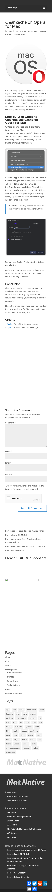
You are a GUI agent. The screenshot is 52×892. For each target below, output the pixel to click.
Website (8, 474)
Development (11, 669)
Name (8, 451)
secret (8, 739)
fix (40, 718)
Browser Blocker (14, 672)
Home (8, 689)
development (21, 718)
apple (21, 710)
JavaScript (18, 727)
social (24, 739)
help (34, 722)
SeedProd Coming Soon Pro (19, 816)
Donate (10, 677)
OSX (15, 735)
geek (27, 722)
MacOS (42, 31)
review (30, 735)
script (39, 735)
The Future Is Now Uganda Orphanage (24, 829)
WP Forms (11, 812)
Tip (39, 739)
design (33, 714)
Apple (30, 31)
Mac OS (15, 731)
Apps (36, 31)
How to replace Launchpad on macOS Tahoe (24, 531)
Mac (7, 731)
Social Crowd (12, 681)
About (8, 657)
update (17, 744)
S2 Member (12, 824)
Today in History (14, 685)
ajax (7, 710)
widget (35, 748)
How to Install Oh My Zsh (16, 535)
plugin (22, 735)
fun (21, 722)
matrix (24, 731)
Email (8, 463)
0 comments (19, 34)
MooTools (34, 731)
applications (31, 710)
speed (32, 739)
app (14, 710)
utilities (25, 744)
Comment (10, 422)
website (26, 748)
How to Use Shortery (14, 550)
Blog (7, 661)
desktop (9, 718)
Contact (8, 665)
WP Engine (11, 837)
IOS (40, 722)
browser (9, 714)
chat (17, 714)
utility (34, 744)
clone (25, 714)
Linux (37, 727)
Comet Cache (13, 820)
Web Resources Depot (17, 800)
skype (16, 739)
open (8, 735)
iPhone (8, 727)
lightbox (29, 727)
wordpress (10, 752)
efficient (32, 718)
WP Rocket (12, 833)
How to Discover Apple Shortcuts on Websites (25, 546)
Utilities (8, 34)
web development (13, 748)
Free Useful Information (17, 796)
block (42, 710)
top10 (8, 744)
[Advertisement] (26, 369)
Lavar (10, 31)
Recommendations (13, 693)
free (14, 722)
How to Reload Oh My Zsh (18, 877)
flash (8, 722)
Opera (9, 327)
